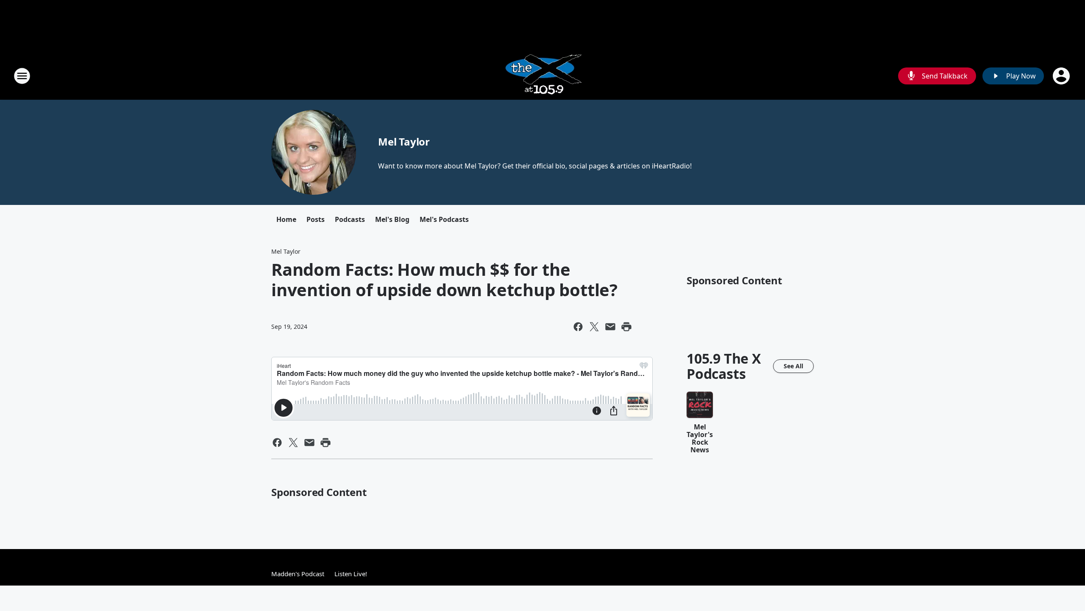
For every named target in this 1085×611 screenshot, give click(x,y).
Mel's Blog (392, 219)
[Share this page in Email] (610, 327)
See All (793, 366)
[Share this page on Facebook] (578, 327)
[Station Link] (542, 75)
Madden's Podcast (297, 573)
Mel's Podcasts (444, 219)
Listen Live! (350, 573)
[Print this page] (626, 327)
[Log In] (1062, 75)
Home (286, 219)
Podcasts (350, 219)
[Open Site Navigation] (22, 75)
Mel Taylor (404, 142)
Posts (315, 219)
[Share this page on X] (594, 327)
